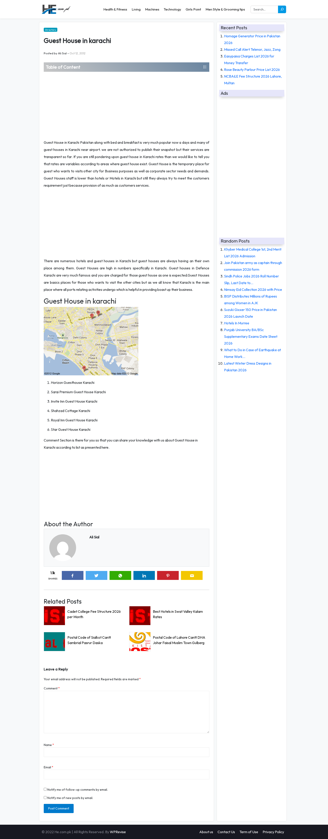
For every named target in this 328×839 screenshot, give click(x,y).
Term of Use (248, 832)
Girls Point (193, 9)
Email (48, 767)
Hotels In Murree (236, 323)
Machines (152, 9)
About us (206, 832)
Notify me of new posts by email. (70, 798)
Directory (50, 29)
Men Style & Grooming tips (225, 9)
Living (136, 9)
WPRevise (118, 832)
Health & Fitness (115, 9)
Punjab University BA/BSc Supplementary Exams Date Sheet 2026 (250, 336)
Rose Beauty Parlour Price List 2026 (252, 69)
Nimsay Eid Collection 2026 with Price (253, 289)
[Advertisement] (126, 105)
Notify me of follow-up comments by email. (77, 790)
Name (49, 745)
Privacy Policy (273, 832)
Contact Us (226, 832)
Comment (52, 688)
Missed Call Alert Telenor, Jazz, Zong (252, 49)
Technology (172, 9)
